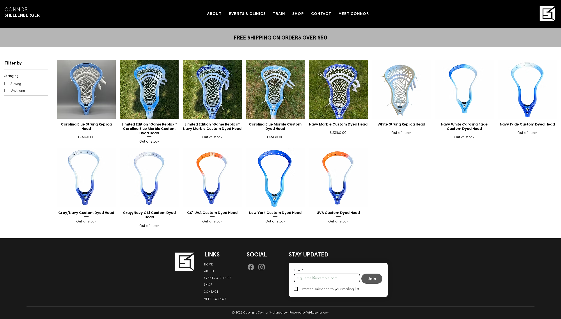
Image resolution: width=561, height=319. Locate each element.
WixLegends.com (317, 312)
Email (298, 270)
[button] (298, 13)
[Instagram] (261, 267)
